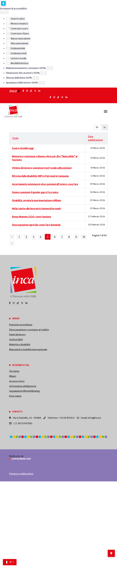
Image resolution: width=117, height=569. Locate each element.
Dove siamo (15, 396)
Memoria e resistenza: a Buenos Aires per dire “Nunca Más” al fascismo (44, 158)
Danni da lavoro (17, 334)
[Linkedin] (66, 97)
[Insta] (54, 97)
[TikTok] (31, 90)
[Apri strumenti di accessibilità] (3, 3)
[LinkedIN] (39, 90)
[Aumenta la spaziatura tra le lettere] (43, 83)
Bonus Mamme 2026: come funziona (31, 216)
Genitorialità (16, 339)
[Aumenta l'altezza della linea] (37, 78)
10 (84, 236)
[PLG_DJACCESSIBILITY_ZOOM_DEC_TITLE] (47, 68)
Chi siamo (14, 371)
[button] (105, 111)
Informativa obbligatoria (22, 386)
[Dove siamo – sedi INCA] (111, 553)
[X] (35, 90)
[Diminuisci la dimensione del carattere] (41, 73)
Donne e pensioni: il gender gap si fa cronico (35, 192)
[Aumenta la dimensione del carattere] (45, 73)
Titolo (15, 138)
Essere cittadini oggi (23, 148)
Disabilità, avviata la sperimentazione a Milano (36, 200)
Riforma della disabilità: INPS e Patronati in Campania (40, 176)
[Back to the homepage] (13, 111)
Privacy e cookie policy (21, 473)
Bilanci (12, 376)
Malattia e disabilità (19, 344)
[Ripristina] (2, 12)
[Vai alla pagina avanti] (12, 243)
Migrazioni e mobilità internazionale (28, 349)
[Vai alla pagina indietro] (12, 237)
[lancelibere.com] (58, 459)
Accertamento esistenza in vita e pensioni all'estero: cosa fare (45, 184)
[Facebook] (23, 90)
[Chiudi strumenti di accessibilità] (7, 12)
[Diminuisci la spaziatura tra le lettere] (40, 83)
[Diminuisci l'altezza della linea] (34, 78)
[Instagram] (27, 90)
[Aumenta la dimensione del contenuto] (51, 68)
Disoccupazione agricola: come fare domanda (36, 224)
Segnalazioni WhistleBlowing (24, 391)
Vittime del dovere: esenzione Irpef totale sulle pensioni (41, 167)
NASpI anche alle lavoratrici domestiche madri (36, 208)
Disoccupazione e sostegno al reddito (29, 329)
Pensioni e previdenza (20, 324)
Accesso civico (17, 381)
